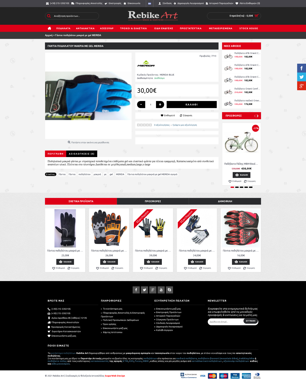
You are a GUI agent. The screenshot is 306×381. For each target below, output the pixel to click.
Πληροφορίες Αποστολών (65, 322)
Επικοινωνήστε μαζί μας (64, 335)
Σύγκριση (187, 115)
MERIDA (120, 174)
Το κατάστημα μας (112, 308)
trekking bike (246, 358)
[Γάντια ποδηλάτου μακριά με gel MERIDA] (88, 96)
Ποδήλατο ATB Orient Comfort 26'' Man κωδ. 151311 (247, 65)
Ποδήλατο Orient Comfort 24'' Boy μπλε (247, 89)
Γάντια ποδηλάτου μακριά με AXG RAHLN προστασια (241, 250)
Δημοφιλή (225, 201)
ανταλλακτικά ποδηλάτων (207, 361)
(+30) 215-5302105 (61, 309)
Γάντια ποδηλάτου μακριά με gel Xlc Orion (197, 250)
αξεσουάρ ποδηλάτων (236, 361)
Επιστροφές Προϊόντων (169, 312)
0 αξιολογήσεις (162, 125)
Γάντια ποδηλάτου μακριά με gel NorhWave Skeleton (153, 250)
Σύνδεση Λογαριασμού (168, 323)
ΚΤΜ (125, 361)
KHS (131, 361)
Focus (138, 361)
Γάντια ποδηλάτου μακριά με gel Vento (65, 250)
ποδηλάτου (84, 174)
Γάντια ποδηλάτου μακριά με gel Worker (109, 250)
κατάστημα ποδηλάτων (63, 353)
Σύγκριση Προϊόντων (167, 319)
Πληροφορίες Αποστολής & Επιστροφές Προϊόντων (123, 314)
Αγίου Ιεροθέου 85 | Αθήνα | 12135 (69, 318)
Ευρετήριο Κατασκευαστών (66, 331)
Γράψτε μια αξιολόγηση (185, 125)
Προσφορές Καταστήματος (65, 327)
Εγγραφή (250, 321)
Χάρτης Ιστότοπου (112, 332)
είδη (54, 363)
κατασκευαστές (99, 361)
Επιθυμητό (169, 115)
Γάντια (62, 174)
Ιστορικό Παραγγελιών (168, 315)
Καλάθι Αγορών (164, 330)
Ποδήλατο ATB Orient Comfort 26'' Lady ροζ (247, 53)
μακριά (97, 174)
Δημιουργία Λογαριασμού (169, 326)
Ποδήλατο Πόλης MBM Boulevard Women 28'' (242, 163)
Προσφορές (234, 115)
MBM (146, 361)
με (105, 174)
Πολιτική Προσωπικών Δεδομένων (121, 320)
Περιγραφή (56, 154)
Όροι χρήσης (109, 324)
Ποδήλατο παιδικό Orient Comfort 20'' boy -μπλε (247, 100)
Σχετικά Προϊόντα (81, 201)
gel (111, 174)
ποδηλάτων (150, 358)
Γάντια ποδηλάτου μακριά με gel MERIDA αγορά (152, 174)
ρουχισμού (63, 363)
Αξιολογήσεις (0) (82, 154)
